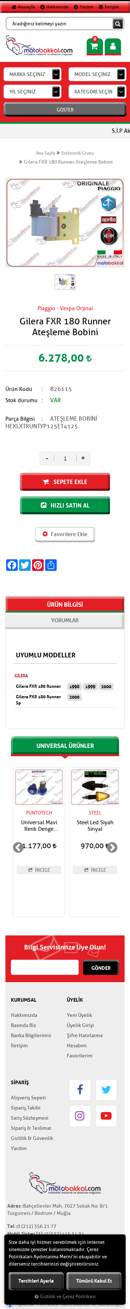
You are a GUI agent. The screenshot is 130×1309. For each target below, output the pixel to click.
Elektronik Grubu (77, 153)
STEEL (93, 813)
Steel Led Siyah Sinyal (93, 826)
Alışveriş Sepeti (28, 1098)
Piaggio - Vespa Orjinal (65, 308)
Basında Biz (23, 1025)
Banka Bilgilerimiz (31, 1035)
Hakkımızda (56, 7)
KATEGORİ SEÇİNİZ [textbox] (95, 92)
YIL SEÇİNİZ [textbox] (22, 92)
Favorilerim (79, 1056)
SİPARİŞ (20, 1082)
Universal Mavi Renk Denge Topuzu (37, 826)
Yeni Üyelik (79, 1015)
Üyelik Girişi (80, 1025)
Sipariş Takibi (25, 1108)
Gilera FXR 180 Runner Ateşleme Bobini (68, 162)
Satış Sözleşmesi (29, 1118)
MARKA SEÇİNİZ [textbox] (27, 74)
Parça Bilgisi (20, 419)
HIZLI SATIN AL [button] (69, 505)
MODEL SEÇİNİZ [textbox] (92, 74)
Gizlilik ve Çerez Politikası (68, 1297)
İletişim (111, 7)
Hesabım (77, 1046)
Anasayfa (26, 7)
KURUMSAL (23, 1000)
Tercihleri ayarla (36, 1281)
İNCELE (40, 870)
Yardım (86, 7)
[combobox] (32, 74)
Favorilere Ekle (68, 534)
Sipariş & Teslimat (31, 1128)
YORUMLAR (65, 620)
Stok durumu (21, 400)
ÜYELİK (75, 1000)
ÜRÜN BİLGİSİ (65, 605)
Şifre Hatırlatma (85, 1035)
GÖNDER (101, 968)
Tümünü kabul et (94, 1281)
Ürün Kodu (18, 389)
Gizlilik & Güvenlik (32, 1138)
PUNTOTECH (37, 813)
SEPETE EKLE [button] (69, 481)
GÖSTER (65, 110)
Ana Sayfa (45, 153)
